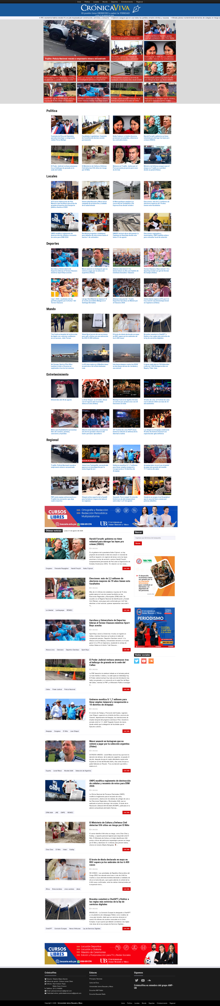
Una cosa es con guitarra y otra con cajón (126, 38)
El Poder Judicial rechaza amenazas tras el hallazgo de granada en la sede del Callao (125, 99)
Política (87, 2)
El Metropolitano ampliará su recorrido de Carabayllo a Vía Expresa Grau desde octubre (126, 79)
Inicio (79, 2)
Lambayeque (60, 610)
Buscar (138, 543)
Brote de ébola (57, 889)
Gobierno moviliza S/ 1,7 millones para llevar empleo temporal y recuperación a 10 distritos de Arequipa (108, 702)
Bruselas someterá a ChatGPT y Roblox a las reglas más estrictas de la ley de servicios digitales (109, 902)
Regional (139, 2)
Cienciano (60, 650)
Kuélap (72, 849)
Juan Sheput (74, 731)
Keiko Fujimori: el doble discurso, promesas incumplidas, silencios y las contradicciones (159, 58)
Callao (48, 689)
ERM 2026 (49, 812)
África (48, 889)
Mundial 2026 (68, 771)
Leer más (126, 568)
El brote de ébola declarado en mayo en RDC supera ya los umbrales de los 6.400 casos (109, 862)
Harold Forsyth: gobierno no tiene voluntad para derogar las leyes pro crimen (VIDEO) (159, 79)
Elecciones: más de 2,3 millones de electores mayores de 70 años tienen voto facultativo (59, 99)
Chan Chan (49, 849)
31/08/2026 (94, 548)
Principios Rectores (95, 979)
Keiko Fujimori (88, 568)
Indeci (65, 849)
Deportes (114, 2)
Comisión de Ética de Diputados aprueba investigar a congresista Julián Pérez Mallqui (159, 37)
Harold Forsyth (76, 568)
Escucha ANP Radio (96, 990)
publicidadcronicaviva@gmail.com (70, 993)
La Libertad (49, 610)
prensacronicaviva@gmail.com (61, 991)
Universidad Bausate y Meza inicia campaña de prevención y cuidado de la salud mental (59, 79)
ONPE (63, 812)
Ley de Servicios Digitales (91, 928)
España (48, 771)
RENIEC (69, 610)
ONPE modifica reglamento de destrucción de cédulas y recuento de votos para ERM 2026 (110, 783)
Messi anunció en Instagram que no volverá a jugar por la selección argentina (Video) (160, 99)
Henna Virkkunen (75, 928)
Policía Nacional (69, 689)
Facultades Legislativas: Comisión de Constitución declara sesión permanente (125, 58)
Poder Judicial (57, 689)
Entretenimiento (127, 2)
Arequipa (49, 731)
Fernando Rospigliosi (62, 568)
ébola (78, 889)
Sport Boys (85, 650)
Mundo (105, 2)
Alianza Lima (50, 650)
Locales (96, 2)
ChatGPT (49, 928)
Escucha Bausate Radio (97, 994)
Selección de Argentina (83, 771)
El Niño (65, 731)
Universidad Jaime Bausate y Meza (101, 986)
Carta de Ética (94, 983)
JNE (56, 812)
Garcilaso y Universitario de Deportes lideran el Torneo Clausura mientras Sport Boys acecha (93, 99)
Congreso (49, 568)
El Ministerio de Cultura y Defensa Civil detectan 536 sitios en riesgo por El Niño (109, 824)
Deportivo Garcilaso (72, 650)
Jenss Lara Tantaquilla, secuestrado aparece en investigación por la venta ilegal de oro (92, 79)
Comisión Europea (61, 928)
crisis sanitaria (69, 889)
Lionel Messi (57, 771)
